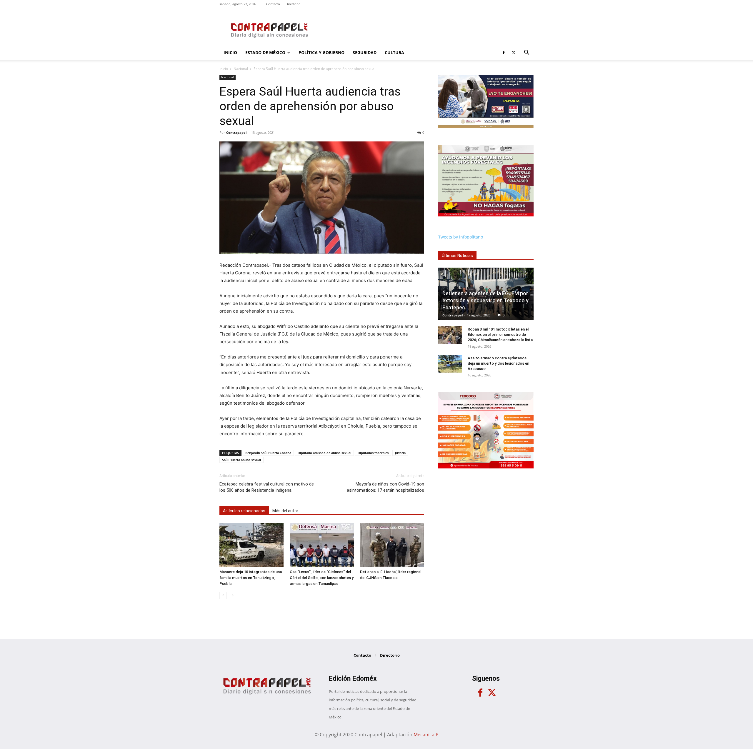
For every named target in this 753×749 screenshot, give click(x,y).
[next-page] (232, 595)
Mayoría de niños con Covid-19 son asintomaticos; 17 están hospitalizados (385, 487)
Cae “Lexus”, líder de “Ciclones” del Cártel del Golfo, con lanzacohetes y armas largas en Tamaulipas (322, 578)
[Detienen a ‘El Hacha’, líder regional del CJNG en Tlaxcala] (392, 545)
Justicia (400, 453)
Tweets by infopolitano (460, 237)
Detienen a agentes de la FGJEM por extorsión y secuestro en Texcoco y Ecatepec (485, 300)
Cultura (394, 52)
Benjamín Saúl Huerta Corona (268, 453)
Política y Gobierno (321, 52)
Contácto (273, 4)
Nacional (241, 68)
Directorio (293, 4)
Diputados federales (373, 453)
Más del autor (285, 510)
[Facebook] (503, 53)
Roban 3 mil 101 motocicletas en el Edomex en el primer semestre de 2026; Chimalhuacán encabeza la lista (500, 334)
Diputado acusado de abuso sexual (324, 453)
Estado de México (265, 52)
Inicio (230, 52)
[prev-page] (223, 595)
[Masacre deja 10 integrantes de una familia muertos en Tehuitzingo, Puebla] (251, 545)
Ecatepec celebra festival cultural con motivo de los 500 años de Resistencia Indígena (266, 487)
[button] (526, 53)
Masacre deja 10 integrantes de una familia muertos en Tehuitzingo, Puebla (250, 578)
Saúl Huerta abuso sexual (241, 460)
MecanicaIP (426, 734)
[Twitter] (513, 53)
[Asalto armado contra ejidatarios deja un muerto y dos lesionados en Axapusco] (450, 364)
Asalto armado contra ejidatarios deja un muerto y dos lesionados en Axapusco (498, 363)
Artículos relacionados (244, 510)
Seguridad (364, 52)
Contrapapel (236, 132)
